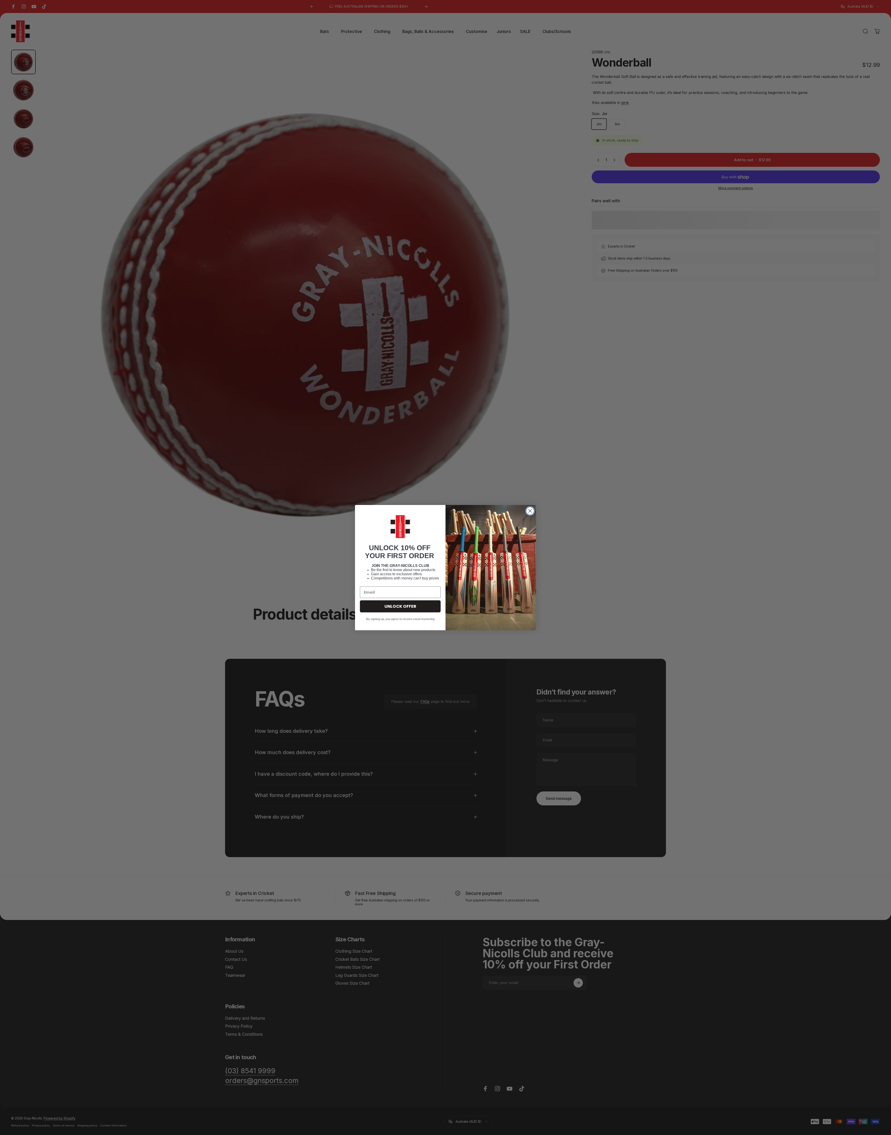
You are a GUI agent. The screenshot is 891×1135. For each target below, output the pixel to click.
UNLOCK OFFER (400, 606)
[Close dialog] (530, 511)
